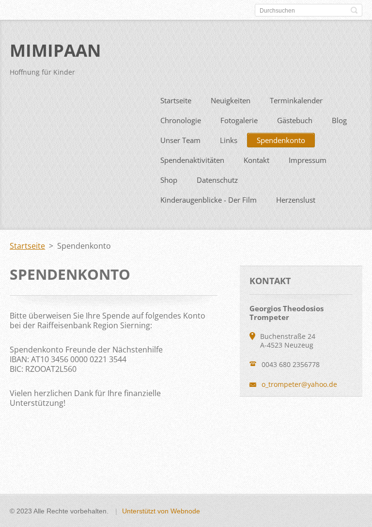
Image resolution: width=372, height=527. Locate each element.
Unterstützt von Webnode (161, 511)
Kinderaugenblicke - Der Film (208, 200)
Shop (168, 180)
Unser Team (180, 140)
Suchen (354, 10)
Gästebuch (294, 120)
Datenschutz (217, 180)
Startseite (175, 100)
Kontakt (256, 160)
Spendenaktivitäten (192, 160)
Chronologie (180, 120)
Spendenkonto (281, 140)
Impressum (307, 160)
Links (228, 140)
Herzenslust (295, 200)
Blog (339, 120)
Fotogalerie (239, 120)
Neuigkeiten (230, 100)
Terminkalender (296, 100)
